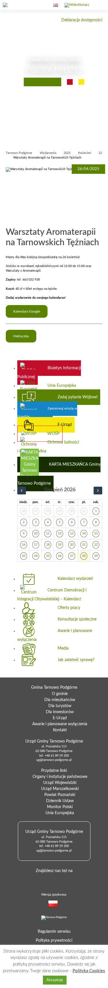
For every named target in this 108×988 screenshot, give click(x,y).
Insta (71, 880)
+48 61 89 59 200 (57, 755)
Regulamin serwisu (54, 932)
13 (71, 533)
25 (48, 556)
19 (59, 544)
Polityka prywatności (54, 940)
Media (63, 648)
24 (35, 556)
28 (48, 511)
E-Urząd (65, 425)
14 (84, 533)
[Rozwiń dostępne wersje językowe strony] (64, 905)
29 (59, 511)
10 (35, 533)
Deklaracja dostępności (81, 20)
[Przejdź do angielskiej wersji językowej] (55, 5)
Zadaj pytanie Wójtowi (77, 397)
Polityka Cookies (89, 971)
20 (71, 544)
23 (23, 556)
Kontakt (60, 730)
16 (23, 544)
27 (35, 511)
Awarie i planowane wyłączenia (54, 635)
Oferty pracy (69, 608)
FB (52, 880)
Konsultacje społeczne (77, 619)
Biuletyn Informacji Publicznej (49, 372)
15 (96, 533)
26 (23, 511)
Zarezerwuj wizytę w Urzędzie (47, 412)
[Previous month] (21, 490)
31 (84, 511)
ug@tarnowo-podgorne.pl (54, 760)
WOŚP (53, 434)
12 (59, 533)
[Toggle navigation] (99, 9)
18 (48, 544)
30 (71, 511)
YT (62, 880)
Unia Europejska (62, 386)
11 (48, 533)
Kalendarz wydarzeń (75, 579)
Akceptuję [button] (54, 980)
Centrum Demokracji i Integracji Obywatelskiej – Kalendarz (51, 594)
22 (96, 544)
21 (84, 544)
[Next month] (98, 490)
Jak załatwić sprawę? (76, 660)
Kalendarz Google (26, 311)
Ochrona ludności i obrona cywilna (48, 446)
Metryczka (21, 336)
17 (35, 544)
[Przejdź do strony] (15, 5)
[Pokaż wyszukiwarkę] (42, 5)
